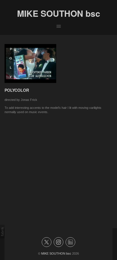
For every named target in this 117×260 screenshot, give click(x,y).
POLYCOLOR (17, 90)
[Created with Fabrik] (2, 231)
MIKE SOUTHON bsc (56, 253)
